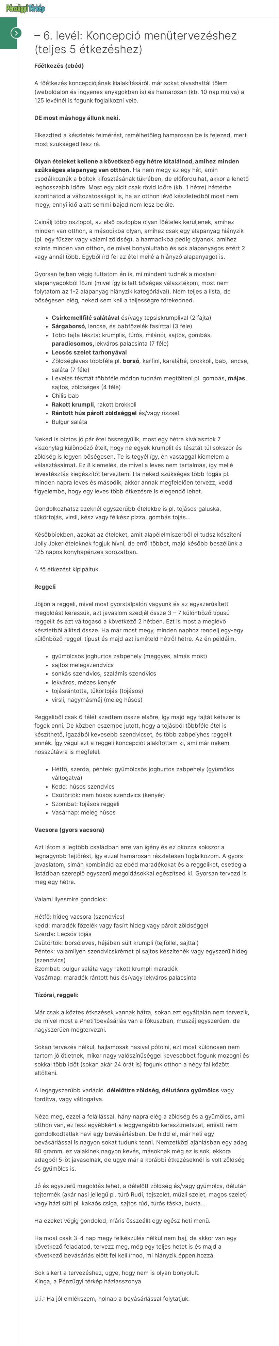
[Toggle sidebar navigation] (10, 33)
